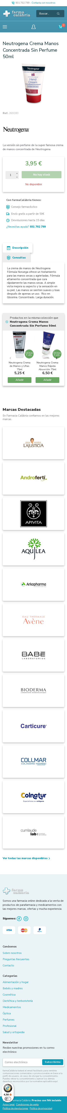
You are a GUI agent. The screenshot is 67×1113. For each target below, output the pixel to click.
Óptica (7, 1013)
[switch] (8, 1099)
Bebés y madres (13, 988)
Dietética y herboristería (18, 1001)
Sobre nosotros (12, 953)
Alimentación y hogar (16, 982)
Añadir (20, 380)
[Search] (58, 13)
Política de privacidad (41, 1108)
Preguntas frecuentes (16, 959)
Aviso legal (9, 1104)
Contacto (8, 965)
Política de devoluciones (15, 1108)
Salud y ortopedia (13, 1032)
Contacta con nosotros (43, 2)
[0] (60, 27)
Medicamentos (12, 1007)
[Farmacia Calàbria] (17, 13)
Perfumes (8, 1019)
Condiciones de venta (27, 1104)
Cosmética (9, 994)
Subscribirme (53, 1062)
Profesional (9, 1026)
